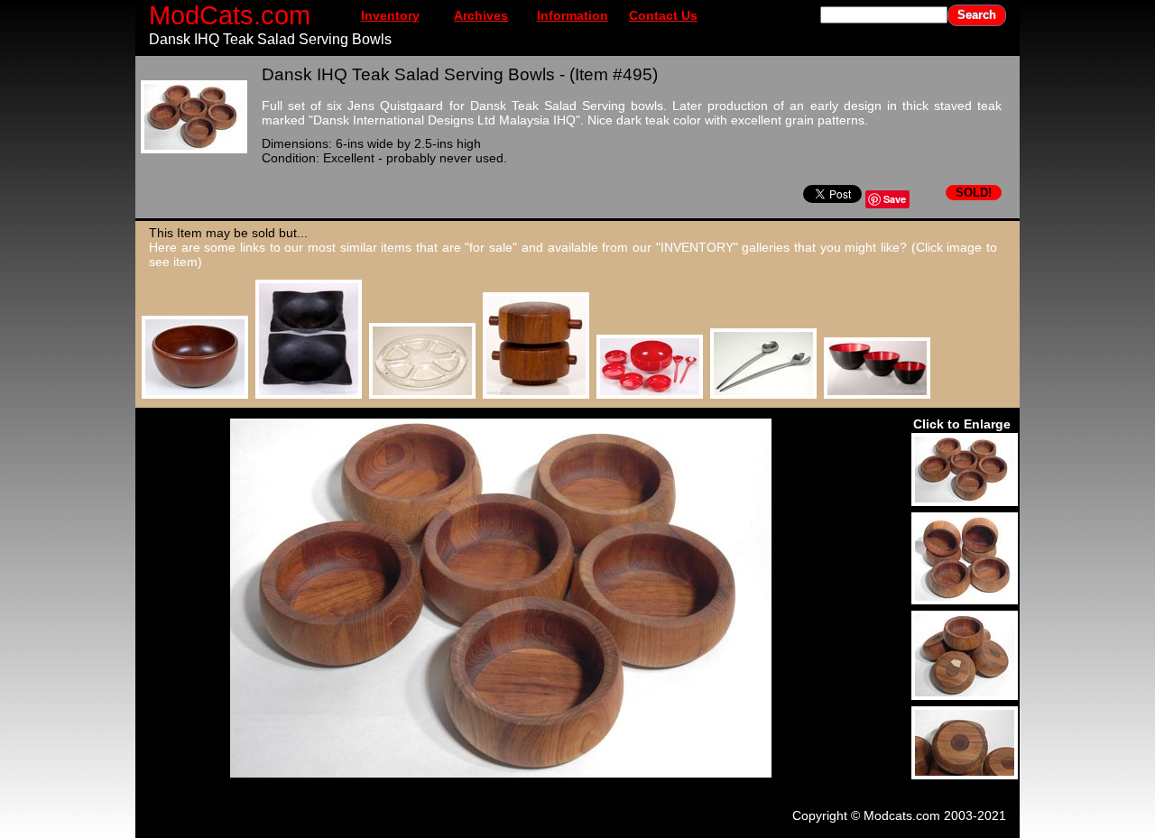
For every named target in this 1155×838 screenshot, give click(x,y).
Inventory (390, 15)
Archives (481, 15)
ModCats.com (229, 15)
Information (572, 15)
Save (894, 199)
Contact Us (663, 15)
